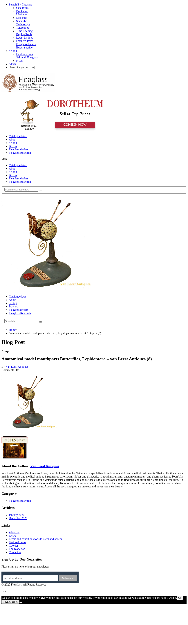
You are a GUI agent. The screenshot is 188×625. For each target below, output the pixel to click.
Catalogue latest (18, 136)
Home (12, 329)
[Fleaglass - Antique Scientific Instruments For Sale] (28, 90)
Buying (13, 146)
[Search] (40, 190)
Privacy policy (10, 601)
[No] (20, 602)
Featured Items (17, 542)
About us (14, 532)
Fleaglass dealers (18, 149)
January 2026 (16, 514)
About (12, 139)
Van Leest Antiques (17, 366)
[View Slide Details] (60, 130)
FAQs (12, 535)
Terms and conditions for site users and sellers (35, 539)
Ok (179, 598)
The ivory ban (17, 548)
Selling (13, 142)
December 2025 (18, 518)
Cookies (13, 545)
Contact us (15, 552)
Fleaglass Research (20, 152)
